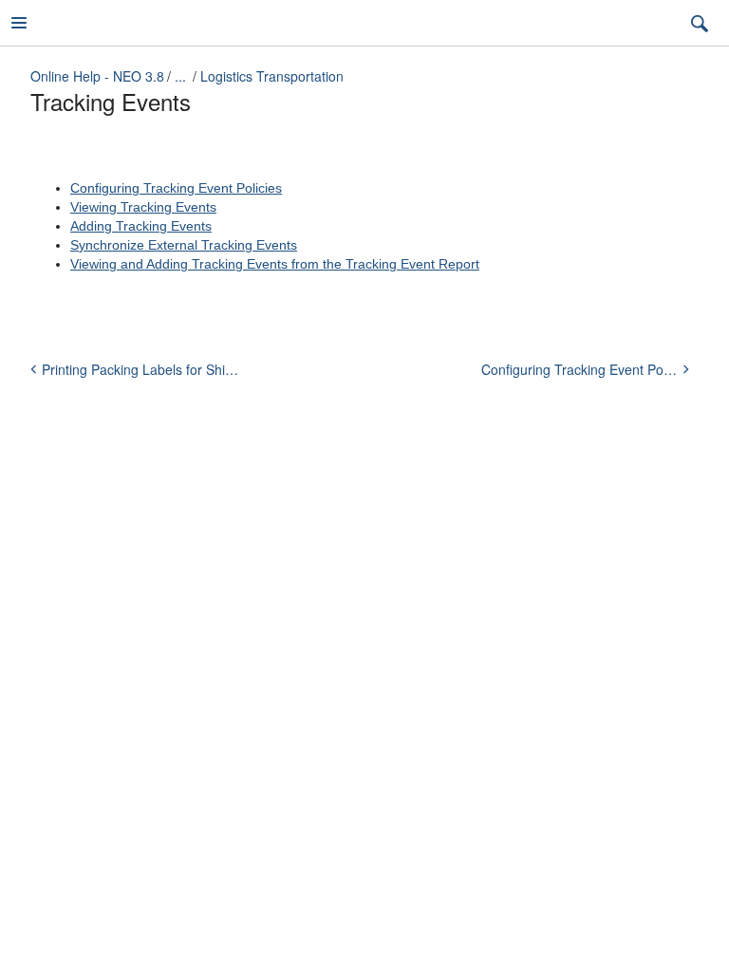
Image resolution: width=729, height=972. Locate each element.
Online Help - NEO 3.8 (97, 75)
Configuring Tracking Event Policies (176, 188)
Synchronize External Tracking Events (183, 244)
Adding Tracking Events (141, 226)
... (180, 75)
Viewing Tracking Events (143, 207)
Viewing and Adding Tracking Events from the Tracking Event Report (274, 263)
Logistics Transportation (272, 75)
